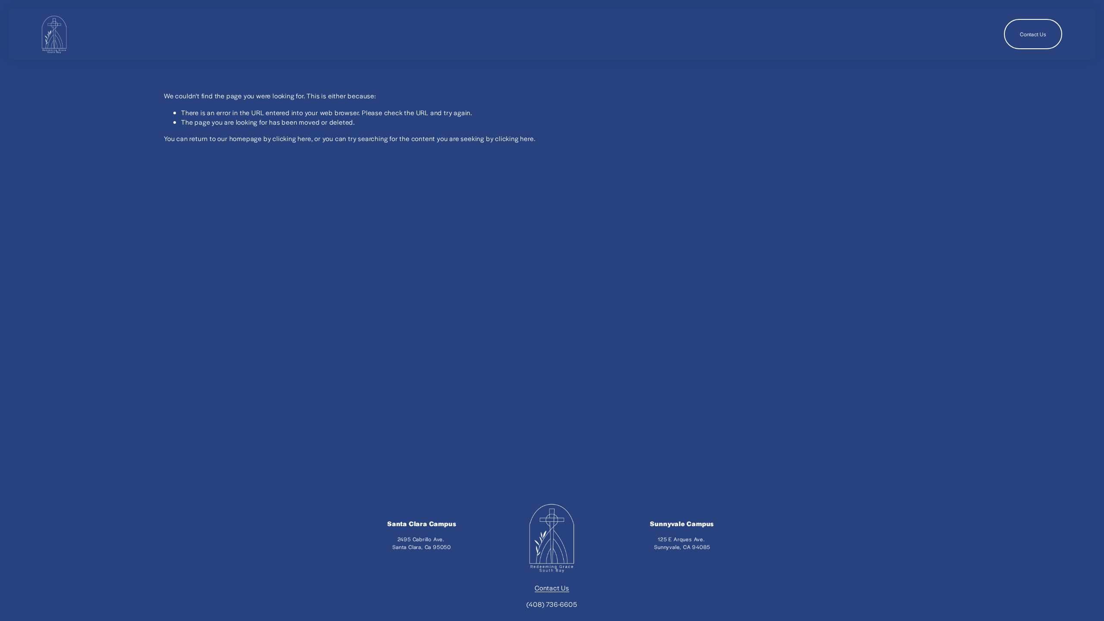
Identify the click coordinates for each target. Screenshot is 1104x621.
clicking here (292, 138)
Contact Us (1033, 34)
